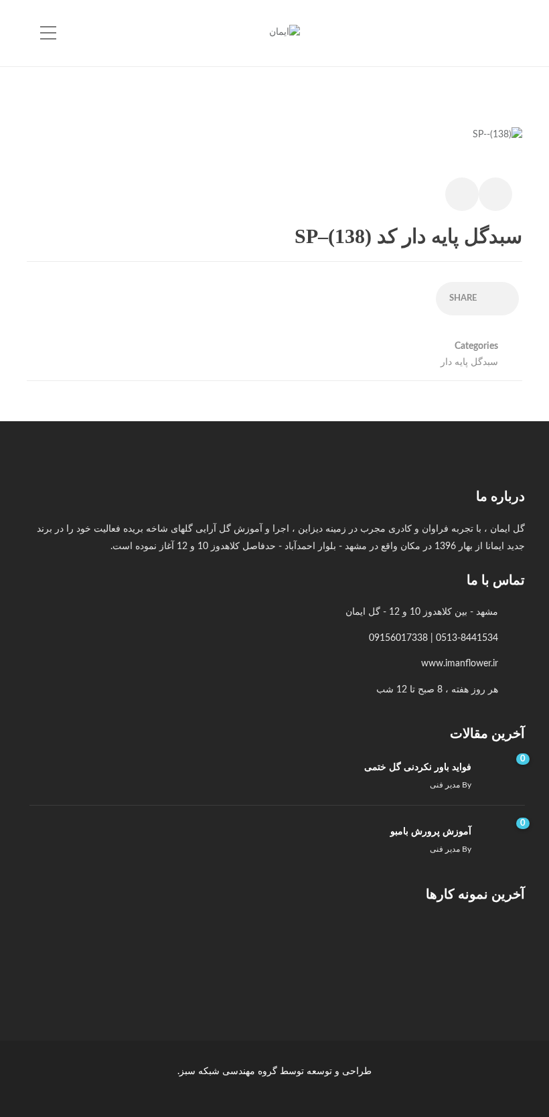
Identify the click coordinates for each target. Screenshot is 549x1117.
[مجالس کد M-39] (295, 947)
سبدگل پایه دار (469, 362)
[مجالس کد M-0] (496, 947)
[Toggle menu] (48, 33)
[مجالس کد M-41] (429, 947)
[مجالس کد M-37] (161, 947)
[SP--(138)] (497, 142)
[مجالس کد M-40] (362, 947)
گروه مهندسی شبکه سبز (228, 1071)
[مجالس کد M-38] (228, 947)
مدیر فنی (445, 785)
